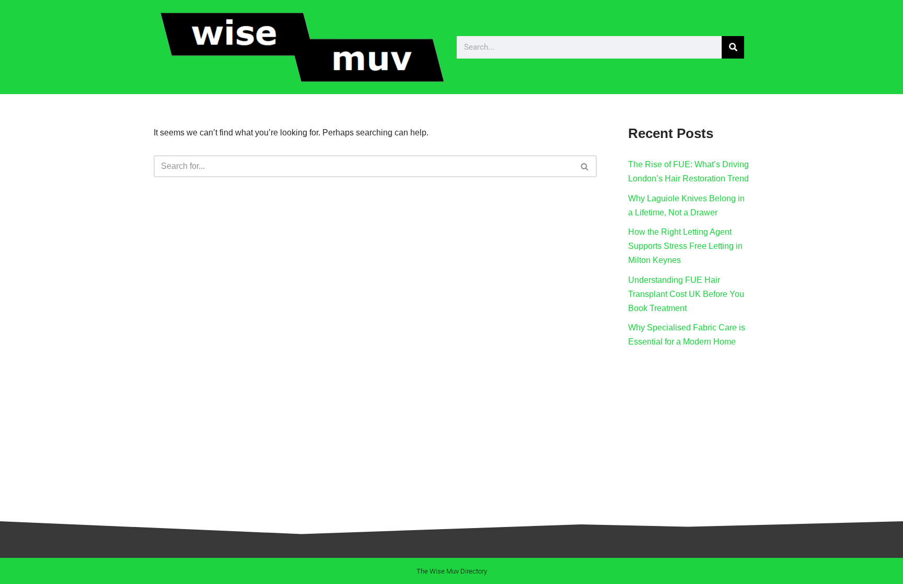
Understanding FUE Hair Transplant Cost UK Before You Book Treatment (686, 294)
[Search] (733, 47)
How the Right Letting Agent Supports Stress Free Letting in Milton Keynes (685, 246)
